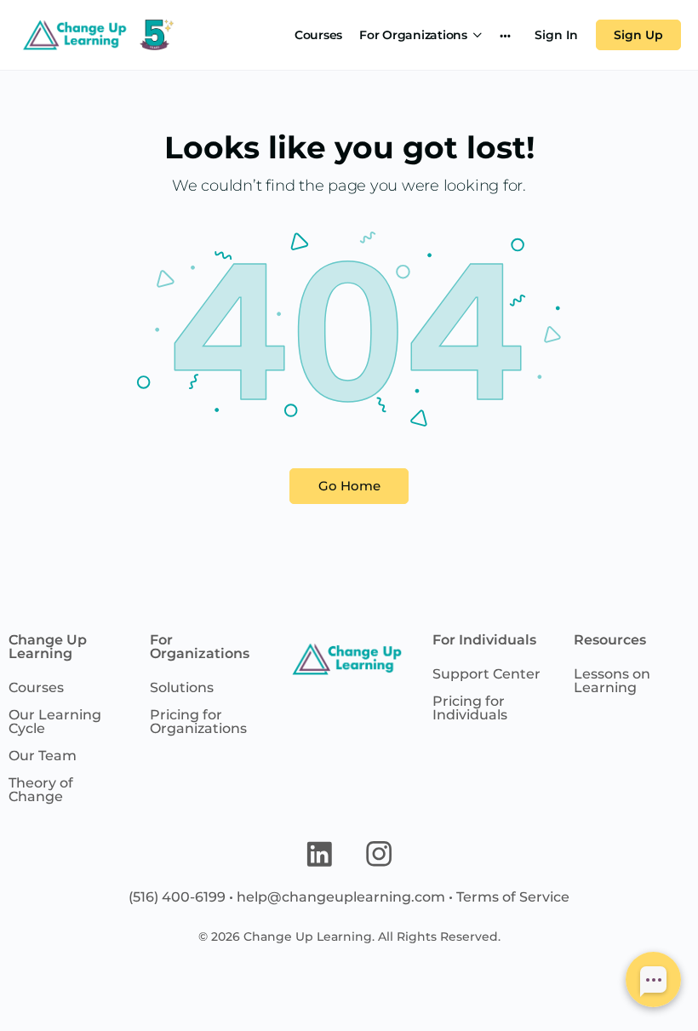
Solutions (182, 687)
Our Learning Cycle (55, 721)
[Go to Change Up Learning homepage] (95, 32)
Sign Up (638, 35)
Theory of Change (41, 790)
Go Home (349, 486)
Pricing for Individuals (469, 708)
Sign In (556, 35)
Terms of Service (512, 897)
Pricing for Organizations (198, 721)
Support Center (486, 674)
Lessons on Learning (612, 681)
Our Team (43, 755)
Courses (36, 687)
